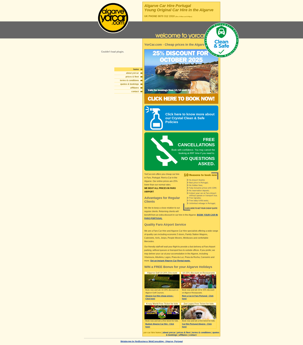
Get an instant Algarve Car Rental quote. (170, 260)
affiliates (134, 88)
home (136, 69)
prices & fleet (132, 76)
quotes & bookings (129, 84)
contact (135, 91)
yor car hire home (152, 332)
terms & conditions (129, 80)
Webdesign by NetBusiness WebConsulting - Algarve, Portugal (151, 341)
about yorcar (132, 73)
